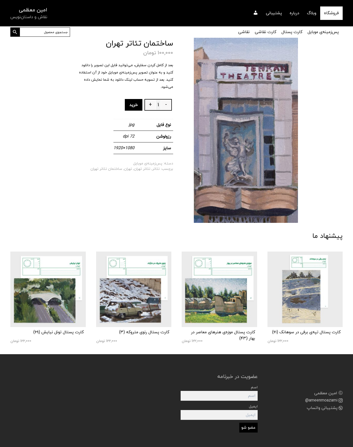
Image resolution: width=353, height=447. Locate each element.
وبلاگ (311, 13)
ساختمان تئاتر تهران (106, 168)
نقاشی (244, 32)
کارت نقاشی (265, 32)
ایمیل (253, 406)
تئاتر (156, 168)
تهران (128, 168)
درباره (294, 13)
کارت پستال (291, 32)
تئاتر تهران (142, 168)
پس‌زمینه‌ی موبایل (323, 32)
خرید (133, 105)
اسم (254, 387)
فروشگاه (331, 13)
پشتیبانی (274, 13)
